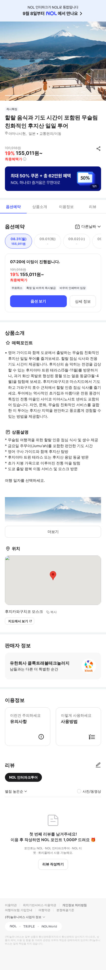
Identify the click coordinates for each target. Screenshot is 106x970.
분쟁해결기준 (65, 910)
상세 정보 (83, 301)
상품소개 (39, 206)
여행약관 (44, 910)
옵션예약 (13, 206)
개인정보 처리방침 (74, 905)
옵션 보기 (38, 301)
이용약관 (11, 905)
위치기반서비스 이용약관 (39, 905)
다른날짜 (88, 226)
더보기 (53, 531)
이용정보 (66, 206)
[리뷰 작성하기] (98, 765)
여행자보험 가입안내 (18, 910)
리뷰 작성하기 (53, 864)
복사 (53, 612)
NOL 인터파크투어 (23, 777)
